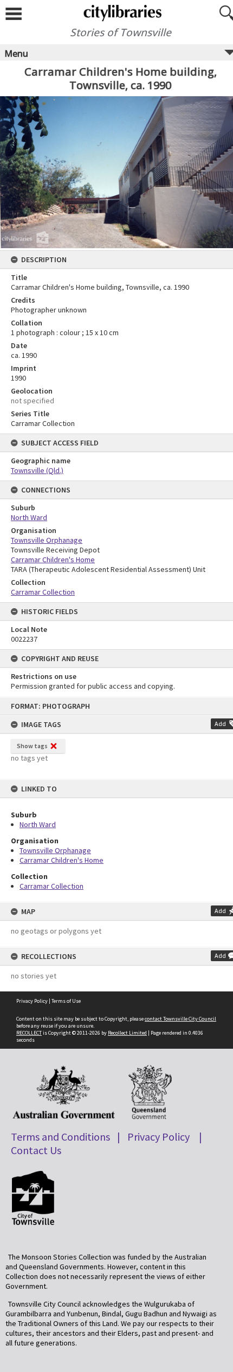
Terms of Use (66, 1000)
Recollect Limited (127, 1032)
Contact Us (36, 1150)
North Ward (38, 824)
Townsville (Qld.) (37, 470)
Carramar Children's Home (61, 860)
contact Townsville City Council (180, 1018)
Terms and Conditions (60, 1136)
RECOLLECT (29, 1032)
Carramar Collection (51, 886)
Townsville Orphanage (55, 850)
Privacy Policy (32, 1000)
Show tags (32, 746)
